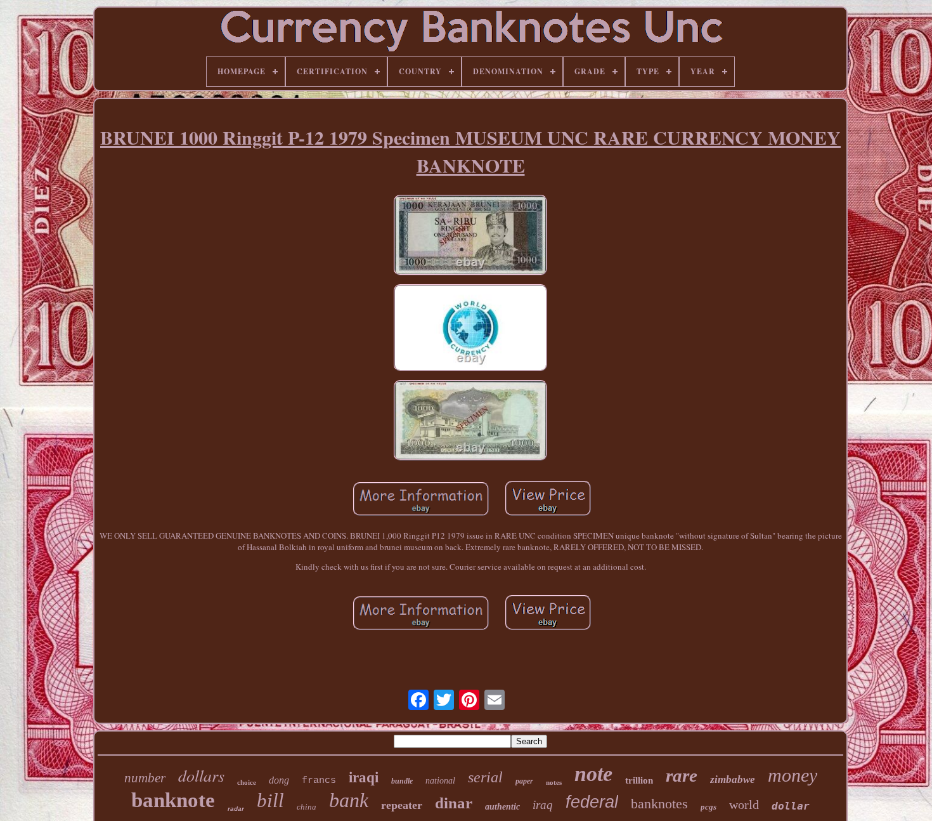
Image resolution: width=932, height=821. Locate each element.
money (792, 775)
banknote (173, 800)
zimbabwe (732, 779)
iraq (543, 804)
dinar (453, 802)
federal (592, 801)
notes (554, 782)
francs (319, 780)
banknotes (659, 803)
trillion (639, 780)
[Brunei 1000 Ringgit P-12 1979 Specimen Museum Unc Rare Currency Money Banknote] (470, 236)
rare (681, 775)
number (144, 777)
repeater (401, 805)
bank (348, 800)
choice (246, 782)
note (593, 773)
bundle (402, 781)
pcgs (708, 806)
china (306, 806)
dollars (201, 775)
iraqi (364, 777)
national (440, 780)
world (744, 804)
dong (279, 780)
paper (524, 781)
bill (270, 800)
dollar (791, 806)
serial (485, 777)
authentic (502, 806)
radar (236, 808)
